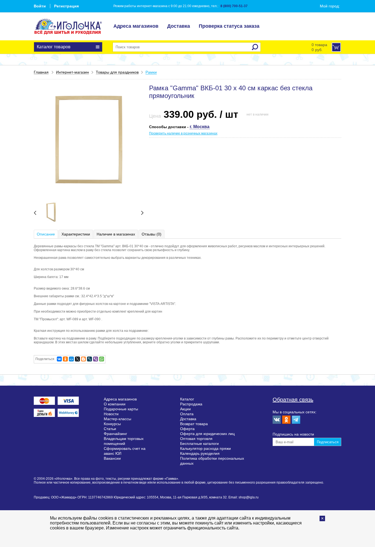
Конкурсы (112, 424)
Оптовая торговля (196, 438)
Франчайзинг (115, 433)
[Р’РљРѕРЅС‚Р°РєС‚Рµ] (59, 359)
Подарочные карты (121, 409)
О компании (114, 404)
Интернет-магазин (72, 72)
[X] (77, 359)
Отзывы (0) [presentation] (151, 234)
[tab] (46, 234)
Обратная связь (293, 400)
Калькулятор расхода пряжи (205, 448)
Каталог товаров (54, 46)
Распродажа (191, 404)
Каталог (187, 399)
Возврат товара (194, 424)
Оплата (187, 414)
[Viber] (95, 359)
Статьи (110, 429)
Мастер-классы (117, 419)
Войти (40, 6)
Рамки (151, 72)
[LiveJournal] (89, 359)
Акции (185, 409)
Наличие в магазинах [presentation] (116, 234)
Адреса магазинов (135, 26)
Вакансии (112, 458)
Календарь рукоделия (200, 453)
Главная (41, 72)
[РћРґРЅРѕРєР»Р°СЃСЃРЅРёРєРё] (65, 359)
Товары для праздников (117, 72)
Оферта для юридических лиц (207, 433)
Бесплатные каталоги (199, 443)
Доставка (178, 26)
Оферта (187, 429)
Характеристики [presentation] (75, 234)
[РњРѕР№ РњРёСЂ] (71, 359)
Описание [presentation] (46, 234)
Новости (111, 414)
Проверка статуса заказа (229, 26)
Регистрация (66, 6)
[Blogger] (83, 359)
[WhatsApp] (101, 359)
